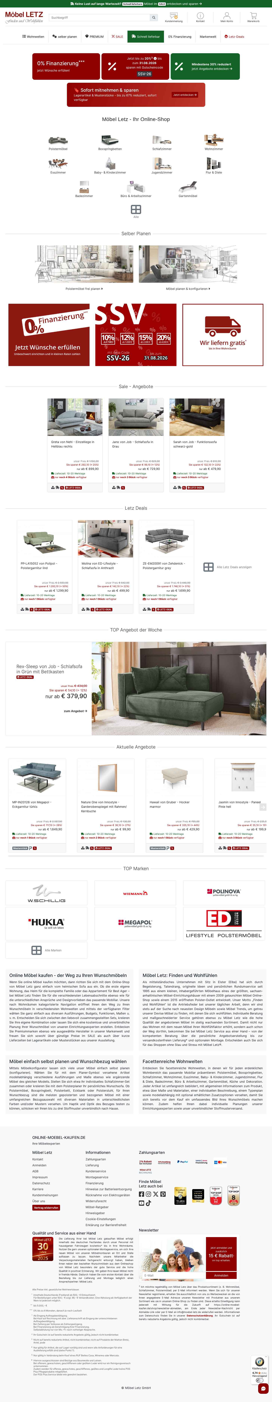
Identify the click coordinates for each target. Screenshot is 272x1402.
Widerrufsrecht (96, 1201)
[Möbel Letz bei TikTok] (148, 1203)
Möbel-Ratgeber (97, 1207)
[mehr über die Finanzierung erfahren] (49, 335)
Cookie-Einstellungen (101, 1219)
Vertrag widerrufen (46, 1207)
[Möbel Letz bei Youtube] (141, 1203)
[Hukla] (46, 923)
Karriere (37, 1189)
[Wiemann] (135, 892)
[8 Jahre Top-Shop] (234, 1195)
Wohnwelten (35, 36)
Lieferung (92, 1165)
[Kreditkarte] (223, 1162)
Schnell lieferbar (148, 36)
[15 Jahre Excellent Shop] (180, 1195)
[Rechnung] (148, 1171)
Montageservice (97, 1177)
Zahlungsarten (96, 1159)
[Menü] (266, 1357)
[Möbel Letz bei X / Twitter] (156, 1194)
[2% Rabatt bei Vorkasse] (148, 1162)
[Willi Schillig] (46, 892)
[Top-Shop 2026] (216, 1195)
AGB (35, 1171)
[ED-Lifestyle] (224, 923)
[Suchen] (154, 17)
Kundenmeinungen (45, 1195)
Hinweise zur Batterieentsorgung (109, 1189)
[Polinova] (224, 892)
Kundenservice (96, 1171)
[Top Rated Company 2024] (198, 1195)
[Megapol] (135, 923)
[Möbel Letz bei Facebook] (141, 1194)
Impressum (40, 1177)
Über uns (38, 1201)
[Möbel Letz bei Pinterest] (163, 1194)
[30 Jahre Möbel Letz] (42, 1249)
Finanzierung (95, 1183)
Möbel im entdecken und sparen (137, 4)
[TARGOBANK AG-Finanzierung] (204, 1162)
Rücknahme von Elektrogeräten (108, 1195)
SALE (119, 36)
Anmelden (39, 1165)
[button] (200, 17)
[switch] (259, 1380)
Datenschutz (41, 1183)
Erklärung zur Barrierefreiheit (106, 1225)
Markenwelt (208, 36)
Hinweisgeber (95, 1213)
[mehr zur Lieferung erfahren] (222, 335)
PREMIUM (97, 36)
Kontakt (37, 1159)
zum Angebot (74, 711)
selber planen (67, 36)
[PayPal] (185, 1162)
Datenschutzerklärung (200, 1315)
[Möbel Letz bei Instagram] (148, 1194)
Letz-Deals (236, 36)
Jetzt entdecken (183, 94)
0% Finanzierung (179, 36)
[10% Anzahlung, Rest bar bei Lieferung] (167, 1162)
